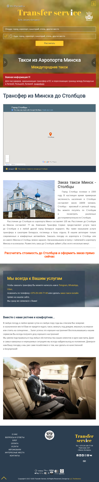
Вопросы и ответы (14, 437)
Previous (5, 63)
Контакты (15, 456)
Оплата (14, 443)
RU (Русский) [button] (16, 6)
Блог (14, 440)
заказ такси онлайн (69, 293)
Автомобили (15, 450)
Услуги (14, 447)
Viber (67, 67)
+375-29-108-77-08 (49, 60)
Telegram (35, 67)
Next (93, 63)
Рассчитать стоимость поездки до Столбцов (32, 169)
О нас (15, 434)
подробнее (39, 84)
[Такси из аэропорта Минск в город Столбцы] (49, 12)
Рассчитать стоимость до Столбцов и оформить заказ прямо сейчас (50, 254)
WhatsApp (53, 67)
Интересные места (14, 453)
